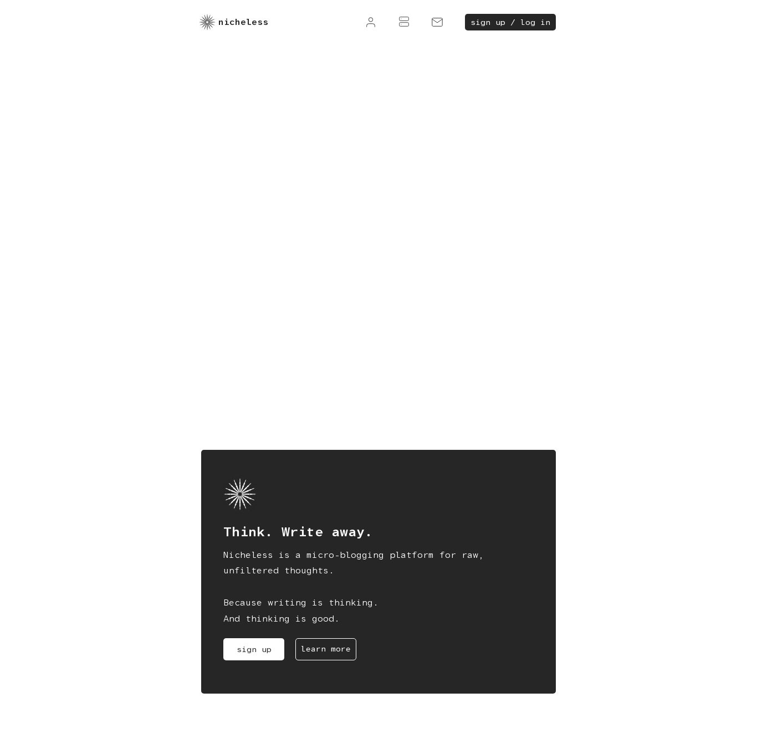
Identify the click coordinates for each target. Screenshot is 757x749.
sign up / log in (510, 22)
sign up (254, 649)
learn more (326, 649)
